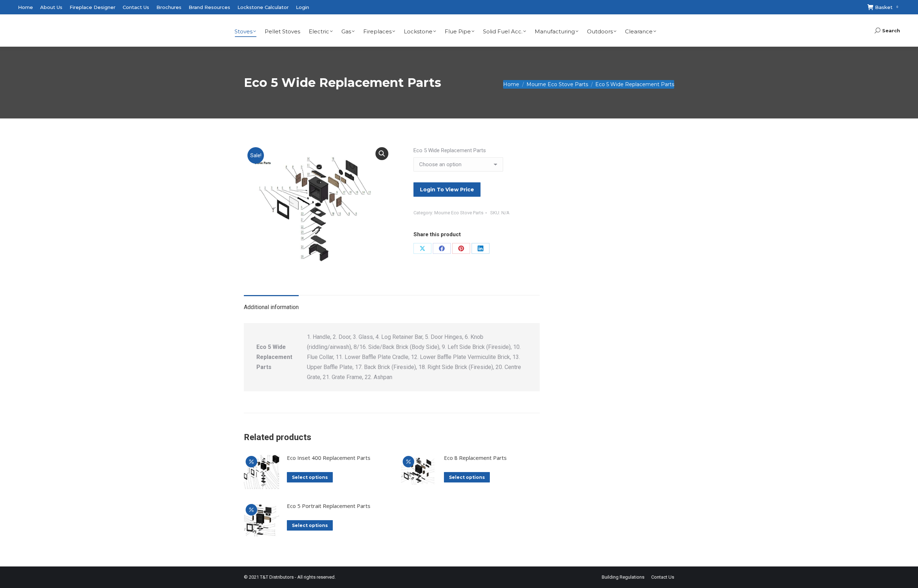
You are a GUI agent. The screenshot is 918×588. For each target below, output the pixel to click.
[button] (381, 153)
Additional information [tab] (271, 307)
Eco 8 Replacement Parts (475, 457)
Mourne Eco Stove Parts (458, 212)
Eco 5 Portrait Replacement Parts (328, 505)
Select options (310, 477)
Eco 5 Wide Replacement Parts (449, 150)
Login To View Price (447, 189)
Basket (886, 7)
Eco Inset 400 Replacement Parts (328, 457)
